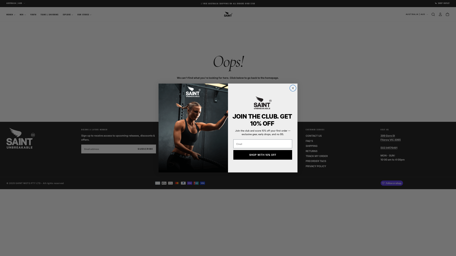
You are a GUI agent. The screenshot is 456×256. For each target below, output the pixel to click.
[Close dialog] (293, 88)
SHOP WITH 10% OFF (262, 154)
